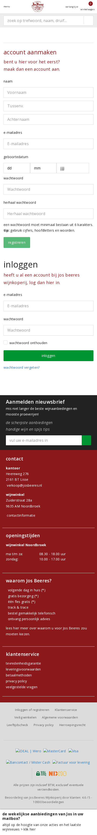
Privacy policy (44, 725)
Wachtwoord (13, 178)
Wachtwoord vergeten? (22, 367)
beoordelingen (48, 802)
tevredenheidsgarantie (23, 663)
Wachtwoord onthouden (28, 343)
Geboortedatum (16, 157)
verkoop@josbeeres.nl (24, 485)
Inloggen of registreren (32, 710)
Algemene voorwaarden (60, 717)
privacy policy (16, 681)
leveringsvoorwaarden (23, 669)
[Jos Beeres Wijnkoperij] (37, 6)
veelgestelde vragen (21, 687)
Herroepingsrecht (72, 725)
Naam (8, 81)
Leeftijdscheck (17, 725)
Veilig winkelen (25, 717)
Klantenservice (66, 710)
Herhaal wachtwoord (20, 202)
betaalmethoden (19, 675)
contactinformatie (21, 515)
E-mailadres (13, 132)
